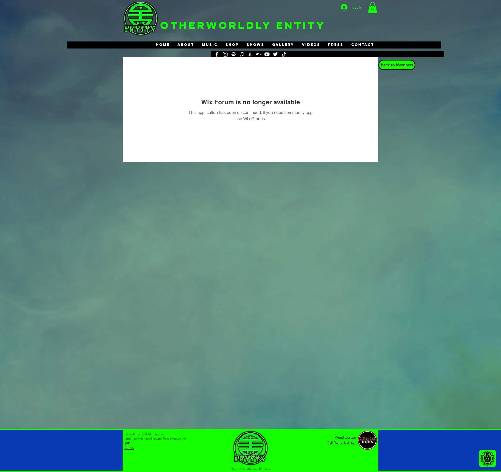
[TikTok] (284, 54)
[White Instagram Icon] (225, 54)
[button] (372, 7)
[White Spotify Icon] (233, 54)
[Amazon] (250, 54)
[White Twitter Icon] (275, 54)
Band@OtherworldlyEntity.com (144, 434)
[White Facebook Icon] (217, 54)
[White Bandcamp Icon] (258, 54)
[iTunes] (242, 54)
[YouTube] (267, 54)
